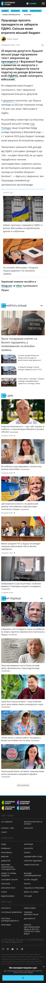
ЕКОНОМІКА (15, 11)
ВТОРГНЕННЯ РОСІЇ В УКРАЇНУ (33, 823)
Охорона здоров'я (33, 861)
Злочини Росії (8, 888)
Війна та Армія (31, 892)
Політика (5, 884)
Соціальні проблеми (34, 888)
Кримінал (6, 848)
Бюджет (5, 11)
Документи (29, 918)
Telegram (6, 285)
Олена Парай (12, 39)
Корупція (28, 844)
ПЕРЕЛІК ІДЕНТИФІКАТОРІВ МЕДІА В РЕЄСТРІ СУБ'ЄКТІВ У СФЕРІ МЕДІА (32, 929)
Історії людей (31, 879)
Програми (6, 925)
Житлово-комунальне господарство (8, 867)
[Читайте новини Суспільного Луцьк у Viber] (17, 949)
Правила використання (31, 913)
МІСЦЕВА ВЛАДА (36, 11)
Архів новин (30, 908)
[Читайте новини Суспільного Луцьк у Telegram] (22, 949)
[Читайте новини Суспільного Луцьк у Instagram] (8, 949)
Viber (19, 285)
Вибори (5, 856)
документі (9, 100)
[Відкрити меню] (44, 3)
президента (9, 61)
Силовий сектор (9, 879)
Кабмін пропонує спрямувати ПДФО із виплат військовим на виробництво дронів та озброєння (22, 228)
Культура (28, 828)
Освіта (27, 852)
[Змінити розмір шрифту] (42, 45)
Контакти (6, 908)
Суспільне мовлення (11, 912)
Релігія (27, 884)
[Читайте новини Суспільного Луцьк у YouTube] (12, 949)
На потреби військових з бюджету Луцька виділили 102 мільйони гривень (20, 270)
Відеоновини (7, 896)
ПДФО (12, 76)
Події (3, 844)
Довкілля (5, 861)
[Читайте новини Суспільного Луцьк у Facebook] (3, 949)
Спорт (4, 832)
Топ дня (28, 896)
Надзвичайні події (33, 856)
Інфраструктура (31, 865)
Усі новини (6, 822)
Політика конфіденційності (10, 919)
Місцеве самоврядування (11, 14)
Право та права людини (8, 874)
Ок (23, 978)
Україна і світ (7, 828)
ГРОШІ (25, 11)
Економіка (27, 14)
